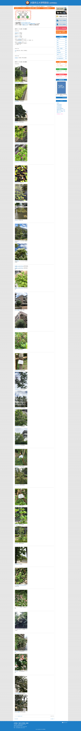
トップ (15, 6)
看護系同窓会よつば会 (61, 109)
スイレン (16, 182)
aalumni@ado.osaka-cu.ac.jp (20, 727)
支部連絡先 (59, 52)
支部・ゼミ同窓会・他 (61, 111)
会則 (57, 44)
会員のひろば (23, 6)
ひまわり (16, 57)
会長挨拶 (58, 38)
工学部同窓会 (59, 105)
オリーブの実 (17, 693)
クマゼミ (19, 42)
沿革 (57, 40)
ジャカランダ (17, 370)
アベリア (16, 671)
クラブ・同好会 (60, 65)
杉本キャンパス (25, 24)
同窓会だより (59, 70)
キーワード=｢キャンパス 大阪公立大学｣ (28, 23)
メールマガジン (60, 56)
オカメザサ (17, 82)
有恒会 (58, 102)
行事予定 (58, 50)
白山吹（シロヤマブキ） (19, 266)
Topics (58, 46)
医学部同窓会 (59, 107)
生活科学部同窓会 (60, 108)
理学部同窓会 (59, 104)
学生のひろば (59, 76)
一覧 (63, 97)
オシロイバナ (17, 161)
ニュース (18, 6)
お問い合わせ (65, 722)
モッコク (16, 505)
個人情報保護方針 (60, 58)
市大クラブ (59, 112)
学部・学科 (59, 63)
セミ (15, 50)
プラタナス (17, 564)
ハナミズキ (17, 260)
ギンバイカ (17, 466)
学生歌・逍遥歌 (60, 48)
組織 (57, 42)
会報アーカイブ (60, 54)
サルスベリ (17, 32)
